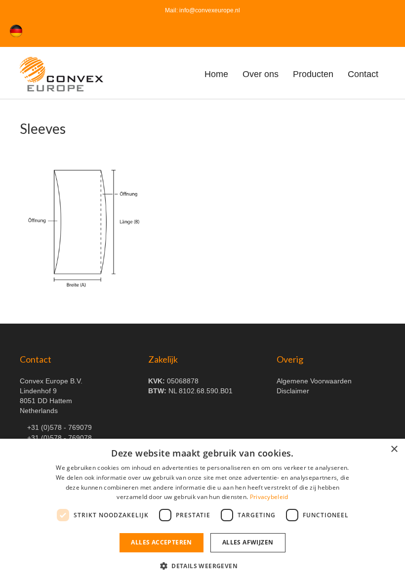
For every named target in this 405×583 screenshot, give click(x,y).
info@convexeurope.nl (209, 10)
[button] (202, 565)
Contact (363, 74)
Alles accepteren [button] (161, 542)
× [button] (394, 449)
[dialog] (202, 511)
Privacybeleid (269, 497)
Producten (313, 74)
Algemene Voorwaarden (314, 381)
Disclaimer (293, 391)
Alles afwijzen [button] (248, 542)
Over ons (261, 74)
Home (216, 74)
